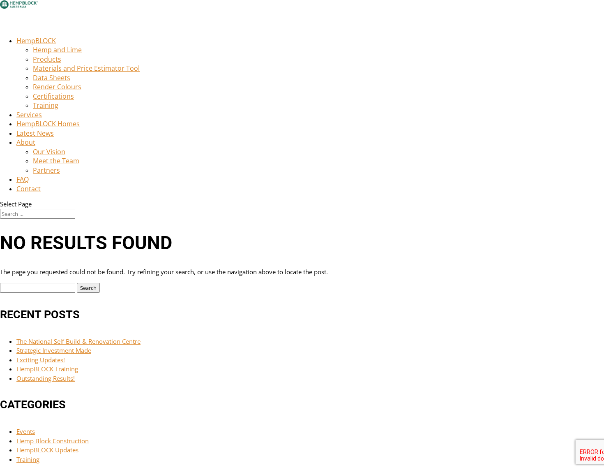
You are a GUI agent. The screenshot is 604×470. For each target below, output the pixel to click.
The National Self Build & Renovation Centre (78, 341)
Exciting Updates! (40, 360)
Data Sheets (51, 77)
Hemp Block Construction (52, 441)
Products (47, 59)
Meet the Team (56, 160)
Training (45, 105)
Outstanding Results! (45, 378)
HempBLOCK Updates (47, 450)
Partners (46, 170)
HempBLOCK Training (47, 369)
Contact (28, 188)
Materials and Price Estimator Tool (86, 68)
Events (25, 431)
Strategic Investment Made (53, 350)
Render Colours (57, 86)
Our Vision (49, 151)
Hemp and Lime (57, 49)
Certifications (53, 96)
